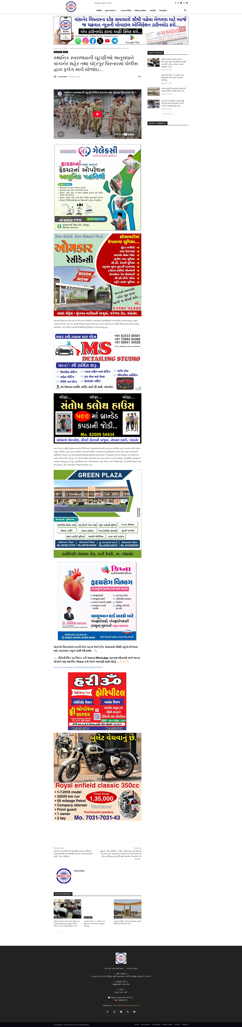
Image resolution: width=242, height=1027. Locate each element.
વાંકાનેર (65, 52)
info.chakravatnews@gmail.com (126, 1005)
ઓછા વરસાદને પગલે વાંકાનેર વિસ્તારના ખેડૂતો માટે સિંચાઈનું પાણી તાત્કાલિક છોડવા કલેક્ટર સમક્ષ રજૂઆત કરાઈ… (67, 923)
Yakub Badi (63, 77)
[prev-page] (55, 932)
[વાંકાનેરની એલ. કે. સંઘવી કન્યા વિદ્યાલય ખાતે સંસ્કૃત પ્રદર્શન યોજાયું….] (97, 909)
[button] (185, 10)
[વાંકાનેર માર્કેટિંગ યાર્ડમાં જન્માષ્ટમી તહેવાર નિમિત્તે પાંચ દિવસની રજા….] (127, 909)
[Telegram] (181, 3)
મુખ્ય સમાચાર (64, 48)
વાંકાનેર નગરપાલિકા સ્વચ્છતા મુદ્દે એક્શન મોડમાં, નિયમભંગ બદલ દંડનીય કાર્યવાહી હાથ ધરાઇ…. (172, 103)
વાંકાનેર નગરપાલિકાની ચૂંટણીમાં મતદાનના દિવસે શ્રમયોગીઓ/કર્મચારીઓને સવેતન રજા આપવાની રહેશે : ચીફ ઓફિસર (73, 853)
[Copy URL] (94, 83)
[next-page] (59, 932)
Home (56, 48)
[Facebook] (175, 3)
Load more (167, 113)
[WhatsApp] (88, 83)
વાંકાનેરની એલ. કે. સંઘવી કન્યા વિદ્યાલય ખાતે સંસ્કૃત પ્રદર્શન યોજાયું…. (94, 923)
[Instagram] (178, 3)
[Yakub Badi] (55, 76)
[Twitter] (184, 3)
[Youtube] (186, 3)
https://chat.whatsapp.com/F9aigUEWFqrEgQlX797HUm (78, 667)
